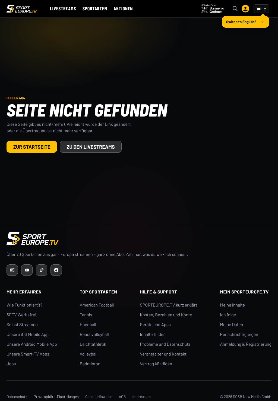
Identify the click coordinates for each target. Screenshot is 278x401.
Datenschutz (17, 396)
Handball (88, 324)
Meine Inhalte (232, 305)
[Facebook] (56, 270)
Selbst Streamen (22, 324)
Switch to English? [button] (241, 21)
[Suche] (235, 8)
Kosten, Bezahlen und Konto (166, 314)
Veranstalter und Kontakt (163, 354)
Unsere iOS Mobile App (28, 334)
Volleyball (88, 354)
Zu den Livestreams (91, 147)
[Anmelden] (245, 9)
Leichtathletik (93, 344)
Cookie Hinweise (98, 396)
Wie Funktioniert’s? (24, 305)
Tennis (86, 314)
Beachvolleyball (94, 334)
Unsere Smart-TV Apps (28, 354)
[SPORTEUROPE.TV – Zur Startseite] (22, 9)
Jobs (11, 363)
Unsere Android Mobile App (32, 344)
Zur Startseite (31, 147)
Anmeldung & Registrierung (245, 344)
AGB (122, 396)
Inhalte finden (153, 334)
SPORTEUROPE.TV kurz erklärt (168, 305)
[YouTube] (27, 270)
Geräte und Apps (155, 324)
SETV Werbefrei (21, 314)
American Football (97, 305)
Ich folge (228, 314)
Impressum (141, 396)
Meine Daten (231, 324)
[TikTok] (41, 270)
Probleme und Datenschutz (165, 344)
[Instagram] (12, 270)
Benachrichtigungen (239, 334)
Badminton (90, 363)
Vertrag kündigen (156, 363)
